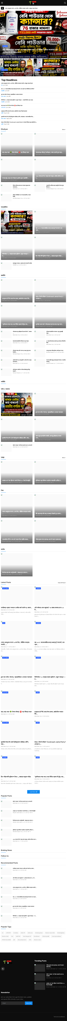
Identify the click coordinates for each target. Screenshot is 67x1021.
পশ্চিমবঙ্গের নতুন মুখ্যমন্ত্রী (6, 939)
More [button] (63, 129)
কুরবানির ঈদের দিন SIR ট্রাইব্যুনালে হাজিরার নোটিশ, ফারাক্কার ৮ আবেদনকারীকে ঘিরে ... (17, 116)
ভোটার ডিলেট (8, 933)
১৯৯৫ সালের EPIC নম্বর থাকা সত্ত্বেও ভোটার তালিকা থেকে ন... (49, 177)
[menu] (2, 3)
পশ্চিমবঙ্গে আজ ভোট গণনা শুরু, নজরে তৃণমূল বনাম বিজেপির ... (22, 351)
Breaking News (39, 933)
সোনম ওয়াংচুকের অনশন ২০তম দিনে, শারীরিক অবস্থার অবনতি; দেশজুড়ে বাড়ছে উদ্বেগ (21, 7)
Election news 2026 (50, 933)
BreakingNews (60, 933)
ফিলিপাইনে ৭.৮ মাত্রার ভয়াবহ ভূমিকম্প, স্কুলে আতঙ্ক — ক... (15, 255)
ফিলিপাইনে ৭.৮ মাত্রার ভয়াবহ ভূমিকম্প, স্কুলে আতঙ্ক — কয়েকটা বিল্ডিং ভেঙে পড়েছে (17, 100)
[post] (33, 34)
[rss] (3, 969)
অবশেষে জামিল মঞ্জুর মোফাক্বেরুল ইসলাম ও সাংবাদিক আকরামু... (56, 360)
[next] (65, 8)
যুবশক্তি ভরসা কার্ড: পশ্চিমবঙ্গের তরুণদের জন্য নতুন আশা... (49, 324)
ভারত (12, 936)
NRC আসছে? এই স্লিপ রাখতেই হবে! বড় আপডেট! (22, 445)
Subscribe (28, 1003)
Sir (2, 933)
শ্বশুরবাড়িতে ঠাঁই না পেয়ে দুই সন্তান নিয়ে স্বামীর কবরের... (15, 539)
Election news (37, 939)
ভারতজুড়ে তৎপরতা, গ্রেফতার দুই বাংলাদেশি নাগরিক (22, 263)
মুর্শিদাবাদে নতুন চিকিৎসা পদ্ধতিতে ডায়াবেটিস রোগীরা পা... (49, 480)
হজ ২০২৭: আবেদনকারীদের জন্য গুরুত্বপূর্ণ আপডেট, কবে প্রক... (49, 229)
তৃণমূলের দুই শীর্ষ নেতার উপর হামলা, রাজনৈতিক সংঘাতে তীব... (16, 298)
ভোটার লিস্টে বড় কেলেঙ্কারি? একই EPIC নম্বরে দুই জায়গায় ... (22, 360)
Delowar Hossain (39, 326)
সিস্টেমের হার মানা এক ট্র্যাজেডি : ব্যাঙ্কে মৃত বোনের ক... (15, 572)
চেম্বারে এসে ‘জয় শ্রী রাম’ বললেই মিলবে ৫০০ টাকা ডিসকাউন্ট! (16, 480)
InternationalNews (56, 936)
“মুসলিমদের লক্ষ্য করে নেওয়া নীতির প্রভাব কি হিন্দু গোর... (15, 324)
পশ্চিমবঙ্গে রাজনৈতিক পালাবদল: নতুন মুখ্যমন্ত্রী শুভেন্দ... (54, 332)
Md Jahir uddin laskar (6, 482)
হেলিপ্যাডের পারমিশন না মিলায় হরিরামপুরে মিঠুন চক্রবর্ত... (21, 370)
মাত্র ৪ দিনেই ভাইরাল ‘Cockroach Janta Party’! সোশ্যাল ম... (49, 297)
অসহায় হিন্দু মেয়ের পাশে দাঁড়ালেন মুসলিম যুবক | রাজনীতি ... (15, 178)
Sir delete (15, 933)
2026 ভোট (23, 933)
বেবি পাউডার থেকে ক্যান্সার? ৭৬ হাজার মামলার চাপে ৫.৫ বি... (16, 230)
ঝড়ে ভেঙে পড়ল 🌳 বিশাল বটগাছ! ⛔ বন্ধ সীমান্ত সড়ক (11, 105)
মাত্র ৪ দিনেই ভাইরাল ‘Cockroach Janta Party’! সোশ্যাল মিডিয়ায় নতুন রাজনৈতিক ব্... (19, 122)
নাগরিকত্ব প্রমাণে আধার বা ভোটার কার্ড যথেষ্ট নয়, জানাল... (15, 412)
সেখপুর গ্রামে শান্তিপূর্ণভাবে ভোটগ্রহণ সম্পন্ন (54, 350)
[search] (65, 3)
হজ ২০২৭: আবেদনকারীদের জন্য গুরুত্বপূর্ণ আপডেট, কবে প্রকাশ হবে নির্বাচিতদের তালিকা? (17, 88)
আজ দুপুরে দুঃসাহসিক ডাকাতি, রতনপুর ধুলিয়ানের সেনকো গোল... (48, 437)
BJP (14, 939)
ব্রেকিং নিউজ (18, 936)
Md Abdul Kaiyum (50, 188)
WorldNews (36, 936)
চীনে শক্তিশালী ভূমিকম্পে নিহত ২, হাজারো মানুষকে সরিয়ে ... (49, 256)
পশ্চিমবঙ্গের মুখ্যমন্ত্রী (45, 936)
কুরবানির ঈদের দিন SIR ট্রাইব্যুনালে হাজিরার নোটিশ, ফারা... (16, 438)
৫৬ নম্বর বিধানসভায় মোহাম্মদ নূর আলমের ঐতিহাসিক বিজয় (56, 341)
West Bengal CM (27, 936)
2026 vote (30, 933)
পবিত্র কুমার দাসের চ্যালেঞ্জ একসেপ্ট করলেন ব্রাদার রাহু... (49, 539)
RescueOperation (22, 939)
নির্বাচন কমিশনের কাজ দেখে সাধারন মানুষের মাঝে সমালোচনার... (21, 186)
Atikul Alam (4, 55)
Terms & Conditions (59, 1016)
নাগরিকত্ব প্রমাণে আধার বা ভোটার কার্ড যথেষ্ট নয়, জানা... (13, 72)
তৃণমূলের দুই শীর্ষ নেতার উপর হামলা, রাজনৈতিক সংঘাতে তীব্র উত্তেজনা (14, 111)
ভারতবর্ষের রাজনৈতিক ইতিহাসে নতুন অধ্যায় (21, 341)
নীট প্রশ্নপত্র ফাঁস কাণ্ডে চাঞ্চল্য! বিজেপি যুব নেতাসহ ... (49, 513)
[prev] (62, 8)
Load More (33, 792)
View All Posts (61, 582)
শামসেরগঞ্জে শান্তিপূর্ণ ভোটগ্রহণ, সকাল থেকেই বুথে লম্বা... (49, 152)
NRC (30, 939)
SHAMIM (14, 265)
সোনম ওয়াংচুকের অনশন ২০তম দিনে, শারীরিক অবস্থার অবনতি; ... (16, 512)
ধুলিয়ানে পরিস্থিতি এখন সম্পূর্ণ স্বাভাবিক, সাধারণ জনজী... (22, 195)
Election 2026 (5, 936)
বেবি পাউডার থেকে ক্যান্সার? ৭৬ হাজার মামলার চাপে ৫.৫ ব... (47, 72)
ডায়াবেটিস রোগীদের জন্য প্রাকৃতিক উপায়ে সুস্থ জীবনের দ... (55, 186)
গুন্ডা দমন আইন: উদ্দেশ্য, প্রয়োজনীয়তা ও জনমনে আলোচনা (12, 94)
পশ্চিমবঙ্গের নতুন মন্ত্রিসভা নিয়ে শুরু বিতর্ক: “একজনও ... (22, 332)
